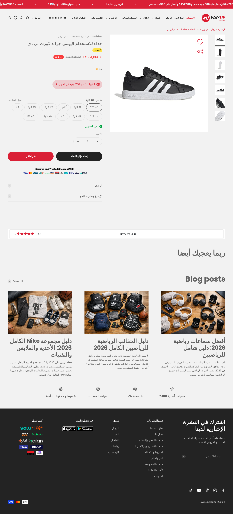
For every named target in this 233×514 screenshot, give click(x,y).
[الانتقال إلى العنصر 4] (220, 78)
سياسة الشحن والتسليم (151, 440)
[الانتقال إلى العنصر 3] (220, 65)
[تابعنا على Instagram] (215, 490)
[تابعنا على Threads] (207, 490)
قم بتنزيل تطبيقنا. (130, 4)
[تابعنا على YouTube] (199, 490)
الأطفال (146, 17)
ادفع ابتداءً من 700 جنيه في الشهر (77, 84)
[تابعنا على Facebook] (223, 490)
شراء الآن (31, 156)
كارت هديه (113, 452)
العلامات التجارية (78, 17)
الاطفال (115, 440)
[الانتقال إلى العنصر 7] (220, 116)
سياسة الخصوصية (154, 464)
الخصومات (190, 17)
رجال (212, 29)
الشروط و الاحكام (154, 452)
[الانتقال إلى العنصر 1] (220, 40)
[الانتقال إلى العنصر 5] (220, 90)
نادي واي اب (157, 458)
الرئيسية (221, 29)
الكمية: (98, 134)
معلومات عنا (156, 428)
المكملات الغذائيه (129, 17)
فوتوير (205, 29)
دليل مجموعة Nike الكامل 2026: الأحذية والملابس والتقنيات (41, 348)
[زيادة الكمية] (78, 141)
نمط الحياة (179, 17)
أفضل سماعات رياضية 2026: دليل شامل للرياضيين (199, 348)
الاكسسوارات (97, 17)
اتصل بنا (159, 434)
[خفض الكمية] (97, 141)
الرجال (169, 17)
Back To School (57, 17)
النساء (158, 17)
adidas (97, 36)
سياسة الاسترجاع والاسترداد (148, 446)
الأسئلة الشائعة (155, 470)
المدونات (158, 476)
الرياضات (113, 17)
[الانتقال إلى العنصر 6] (220, 103)
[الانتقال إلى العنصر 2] (220, 52)
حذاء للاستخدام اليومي (177, 29)
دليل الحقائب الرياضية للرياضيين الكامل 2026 (121, 344)
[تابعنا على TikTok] (191, 490)
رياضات (115, 446)
